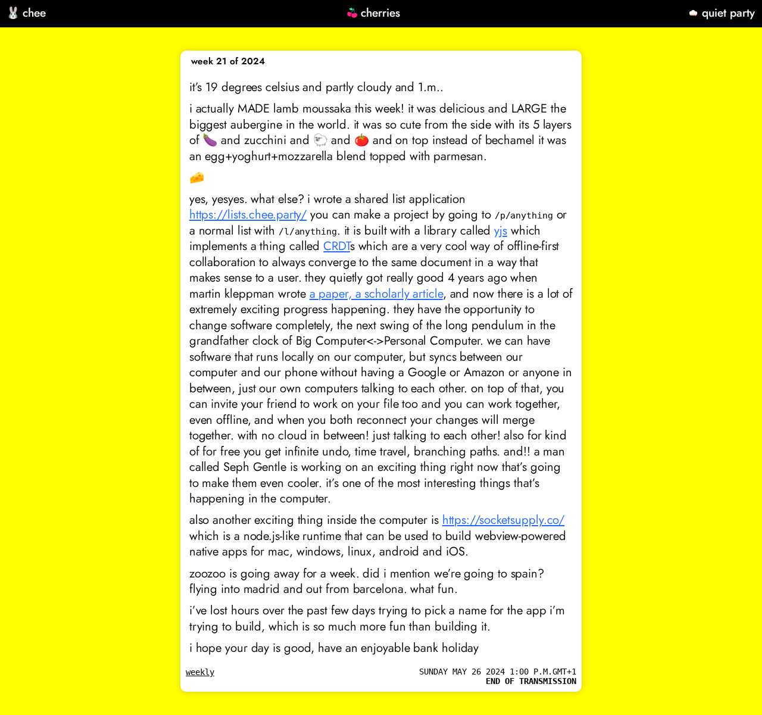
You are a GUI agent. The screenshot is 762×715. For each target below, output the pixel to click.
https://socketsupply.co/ (503, 520)
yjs (500, 230)
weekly (200, 672)
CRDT (336, 246)
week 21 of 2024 (228, 61)
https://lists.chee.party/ (248, 214)
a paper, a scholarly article (376, 293)
